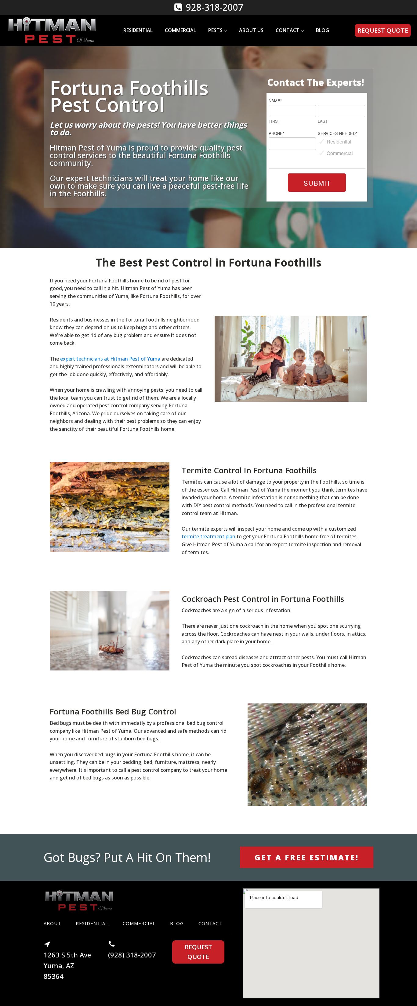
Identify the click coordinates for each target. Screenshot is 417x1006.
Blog (322, 30)
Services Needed (337, 133)
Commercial (180, 30)
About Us (251, 30)
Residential (138, 30)
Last (323, 121)
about (52, 923)
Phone (276, 133)
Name (275, 101)
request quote (382, 30)
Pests (215, 30)
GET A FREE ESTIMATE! (307, 857)
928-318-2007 (214, 7)
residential (92, 923)
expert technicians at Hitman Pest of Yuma (110, 358)
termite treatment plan (208, 536)
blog (177, 923)
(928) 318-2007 (132, 954)
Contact (287, 30)
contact (210, 923)
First (274, 121)
